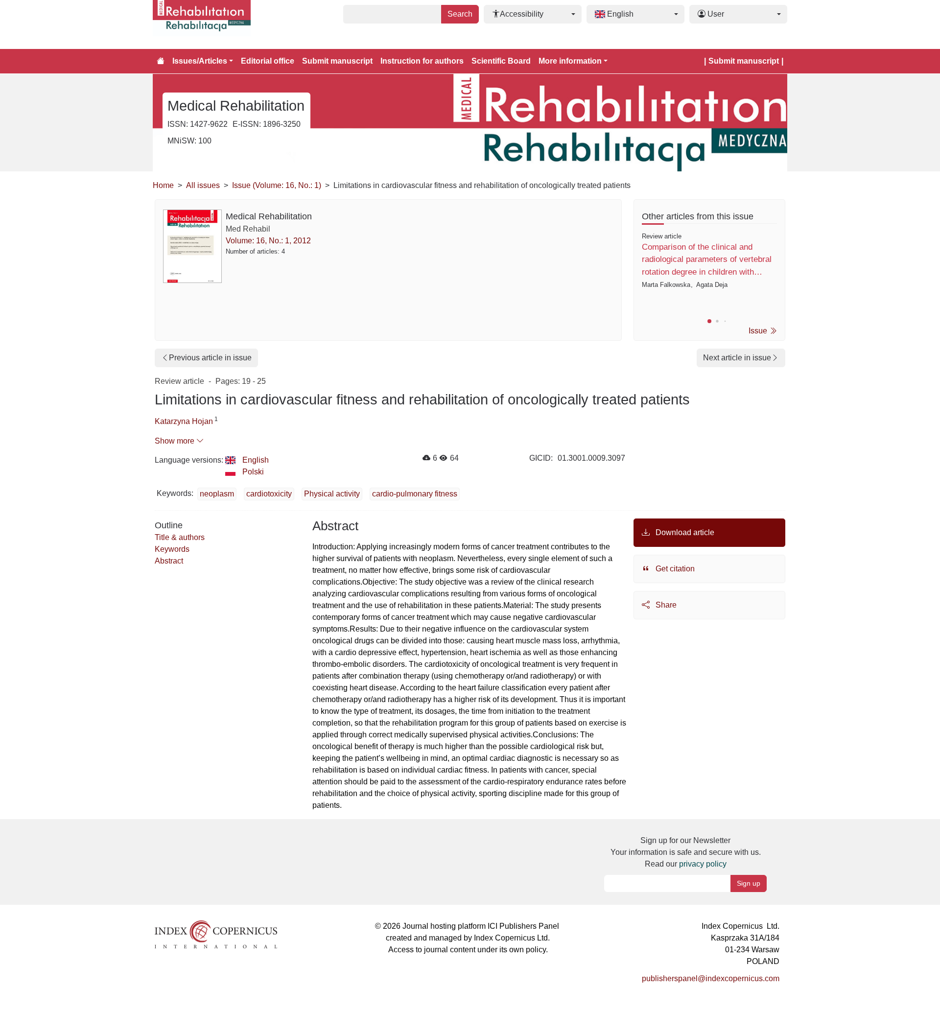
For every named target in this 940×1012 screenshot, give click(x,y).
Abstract (169, 561)
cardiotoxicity (269, 494)
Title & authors (180, 537)
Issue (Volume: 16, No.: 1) (276, 185)
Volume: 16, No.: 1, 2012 (268, 240)
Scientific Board (501, 61)
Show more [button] (175, 441)
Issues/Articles (199, 61)
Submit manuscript (337, 61)
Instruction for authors (422, 61)
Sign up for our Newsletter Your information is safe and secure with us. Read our (686, 852)
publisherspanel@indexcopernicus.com (710, 978)
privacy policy (703, 864)
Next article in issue (737, 357)
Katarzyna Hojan (184, 421)
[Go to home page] (160, 61)
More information (570, 61)
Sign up (748, 883)
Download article (684, 532)
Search (459, 14)
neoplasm (217, 494)
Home (163, 185)
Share (665, 605)
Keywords (172, 549)
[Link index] (216, 934)
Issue (759, 331)
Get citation (674, 569)
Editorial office (267, 61)
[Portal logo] (202, 24)
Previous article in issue (210, 357)
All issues (203, 185)
